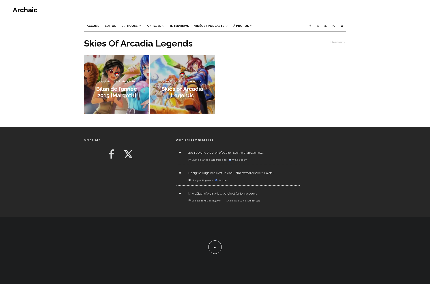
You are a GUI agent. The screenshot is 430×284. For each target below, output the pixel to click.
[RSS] (325, 26)
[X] (318, 26)
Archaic (25, 10)
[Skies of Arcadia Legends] (182, 84)
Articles (154, 26)
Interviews (179, 26)
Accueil (93, 26)
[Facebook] (310, 26)
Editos (110, 26)
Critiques (129, 26)
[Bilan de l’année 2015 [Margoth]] (116, 84)
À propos (241, 26)
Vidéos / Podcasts (209, 26)
